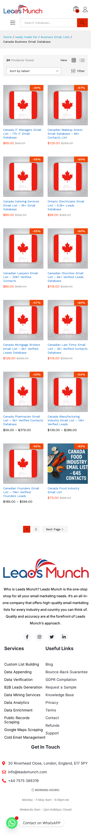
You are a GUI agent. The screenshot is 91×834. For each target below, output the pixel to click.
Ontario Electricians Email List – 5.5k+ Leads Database (66, 205)
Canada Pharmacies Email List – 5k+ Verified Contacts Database (23, 420)
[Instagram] (39, 637)
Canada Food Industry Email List (63, 490)
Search (82, 22)
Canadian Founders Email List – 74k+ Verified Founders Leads (21, 492)
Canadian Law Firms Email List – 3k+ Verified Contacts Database (68, 348)
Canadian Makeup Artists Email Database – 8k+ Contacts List (65, 133)
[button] (18, 122)
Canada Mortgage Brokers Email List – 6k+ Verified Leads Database (21, 348)
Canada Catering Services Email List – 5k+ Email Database (21, 205)
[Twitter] (52, 637)
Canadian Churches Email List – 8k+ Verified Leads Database (66, 276)
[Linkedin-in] (64, 637)
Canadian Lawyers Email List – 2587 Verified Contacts (20, 276)
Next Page (54, 529)
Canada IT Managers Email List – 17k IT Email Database (22, 133)
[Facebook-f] (27, 637)
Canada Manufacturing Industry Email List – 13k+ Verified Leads (66, 420)
